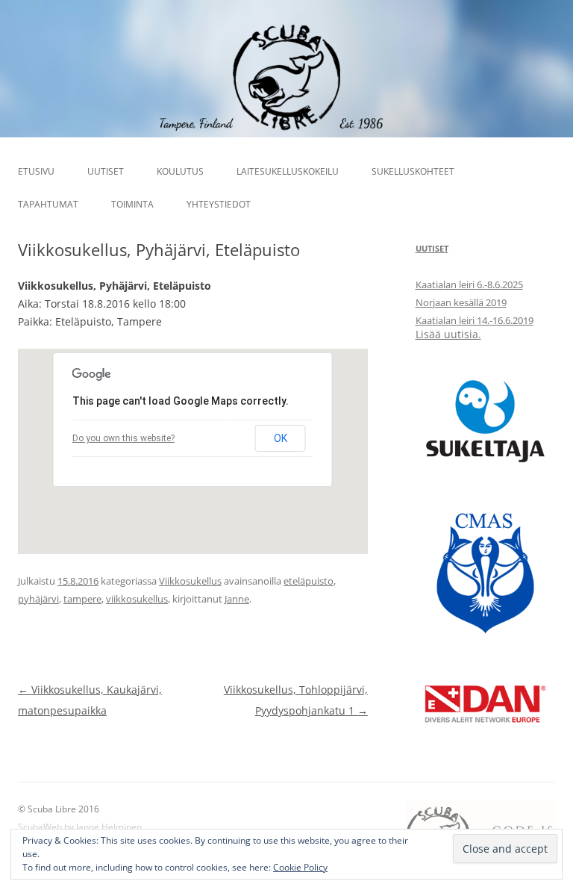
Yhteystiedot (219, 204)
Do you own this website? (123, 438)
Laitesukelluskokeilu (288, 171)
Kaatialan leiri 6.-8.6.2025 (469, 284)
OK (280, 438)
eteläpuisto (309, 581)
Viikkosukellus (190, 581)
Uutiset (105, 171)
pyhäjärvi (38, 599)
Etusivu (36, 171)
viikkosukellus (137, 599)
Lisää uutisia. (448, 334)
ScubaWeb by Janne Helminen (80, 827)
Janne (237, 599)
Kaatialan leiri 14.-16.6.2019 (474, 320)
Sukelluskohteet (413, 171)
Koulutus (180, 171)
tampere (82, 599)
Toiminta (132, 204)
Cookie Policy (300, 867)
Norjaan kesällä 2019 (461, 302)
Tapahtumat (48, 204)
